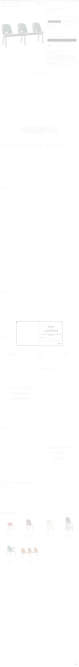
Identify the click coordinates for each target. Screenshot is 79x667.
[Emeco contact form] (76, 664)
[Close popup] (61, 323)
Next (59, 343)
